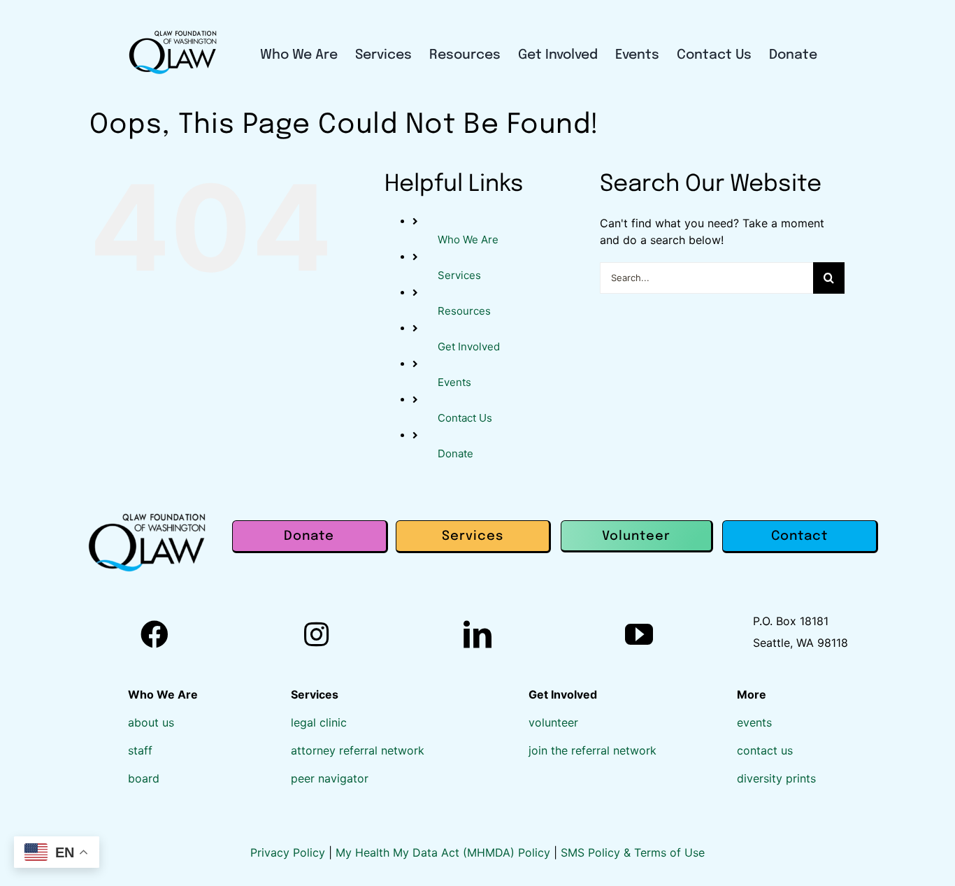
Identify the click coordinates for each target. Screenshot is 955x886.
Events (454, 382)
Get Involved (469, 346)
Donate (455, 453)
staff (140, 750)
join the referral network (592, 750)
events (754, 722)
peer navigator (329, 778)
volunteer (553, 722)
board (143, 778)
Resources (464, 310)
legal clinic (319, 722)
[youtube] (639, 634)
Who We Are (468, 239)
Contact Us (465, 417)
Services (459, 275)
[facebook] (154, 634)
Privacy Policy (289, 852)
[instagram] (316, 634)
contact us (765, 750)
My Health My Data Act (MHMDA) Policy (445, 852)
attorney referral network (357, 750)
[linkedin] (477, 634)
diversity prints (776, 778)
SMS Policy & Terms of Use (633, 852)
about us (151, 722)
